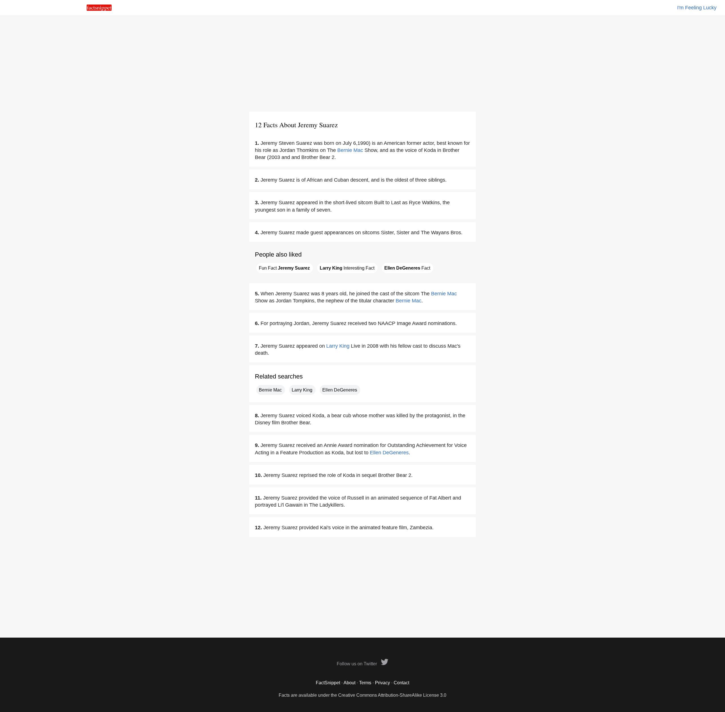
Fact (407, 268)
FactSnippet (328, 682)
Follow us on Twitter (357, 663)
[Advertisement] (362, 63)
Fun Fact (284, 268)
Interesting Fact (347, 268)
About (349, 682)
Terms (365, 682)
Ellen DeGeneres (339, 390)
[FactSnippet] (99, 9)
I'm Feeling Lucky (697, 7)
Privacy (382, 682)
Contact (401, 682)
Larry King (337, 346)
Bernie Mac (350, 150)
